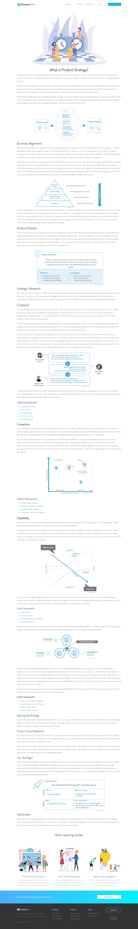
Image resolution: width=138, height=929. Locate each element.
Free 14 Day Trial (75, 913)
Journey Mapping (27, 419)
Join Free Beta (109, 897)
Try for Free (114, 4)
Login (100, 4)
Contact (114, 910)
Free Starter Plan (75, 916)
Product (68, 4)
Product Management (80, 233)
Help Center (56, 913)
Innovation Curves (27, 622)
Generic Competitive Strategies (32, 506)
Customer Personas (28, 406)
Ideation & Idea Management (105, 876)
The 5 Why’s (25, 410)
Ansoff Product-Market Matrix (32, 619)
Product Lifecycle (27, 615)
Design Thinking (26, 413)
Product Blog (91, 916)
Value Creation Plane (28, 707)
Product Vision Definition (30, 710)
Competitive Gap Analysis (30, 509)
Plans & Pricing (57, 919)
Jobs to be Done (27, 416)
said (41, 216)
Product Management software (32, 914)
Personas (28, 334)
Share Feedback (75, 919)
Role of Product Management (69, 876)
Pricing (79, 4)
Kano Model (25, 612)
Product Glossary (93, 913)
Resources (89, 4)
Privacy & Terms (57, 916)
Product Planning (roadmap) (33, 876)
